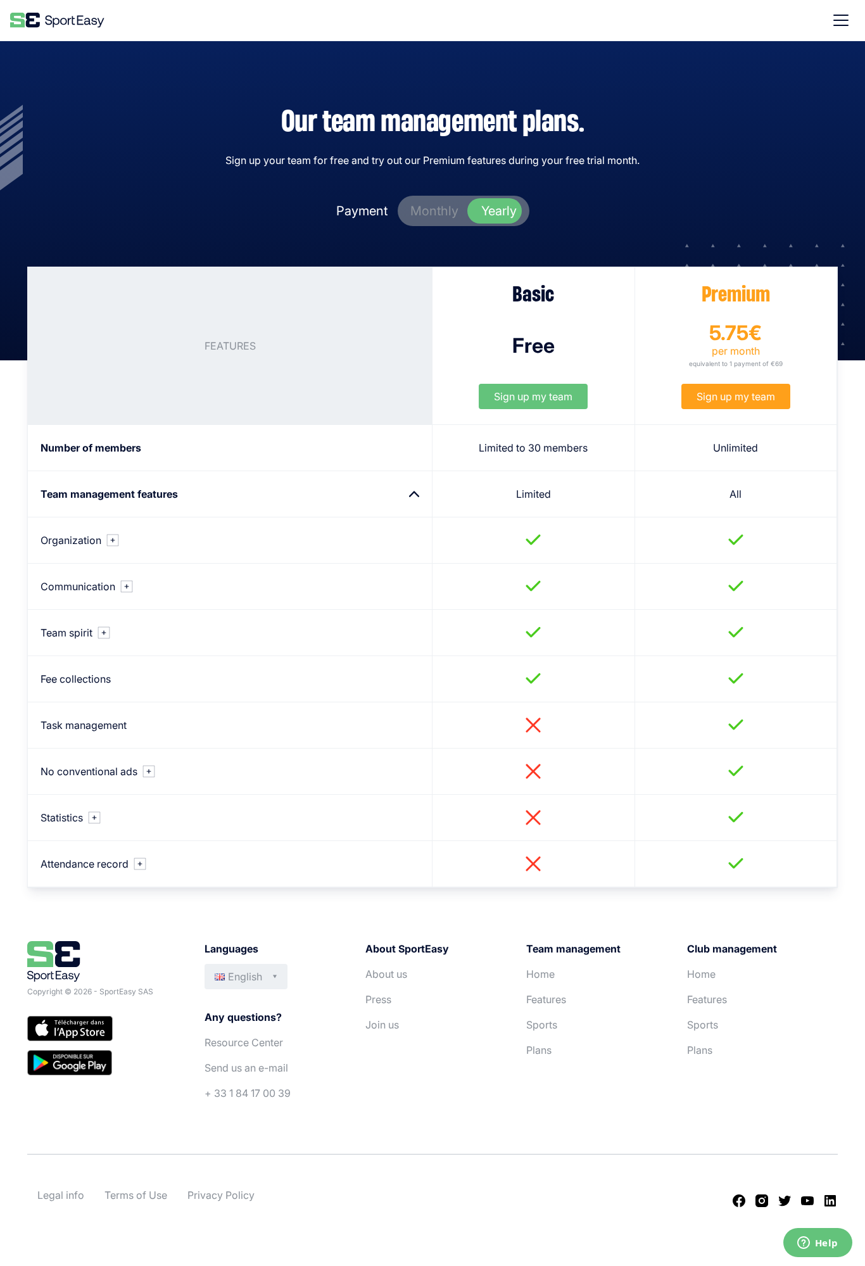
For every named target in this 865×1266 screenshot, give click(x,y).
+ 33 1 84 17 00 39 (248, 1093)
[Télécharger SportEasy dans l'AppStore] (103, 1030)
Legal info (60, 1195)
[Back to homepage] (57, 20)
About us (386, 974)
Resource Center (244, 1042)
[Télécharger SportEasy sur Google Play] (103, 1064)
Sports (541, 1024)
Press (378, 999)
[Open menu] (841, 20)
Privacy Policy (221, 1195)
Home (540, 974)
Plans (539, 1050)
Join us (382, 1024)
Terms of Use (135, 1195)
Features (546, 999)
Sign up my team (533, 396)
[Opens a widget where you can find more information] (817, 1244)
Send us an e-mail (246, 1067)
